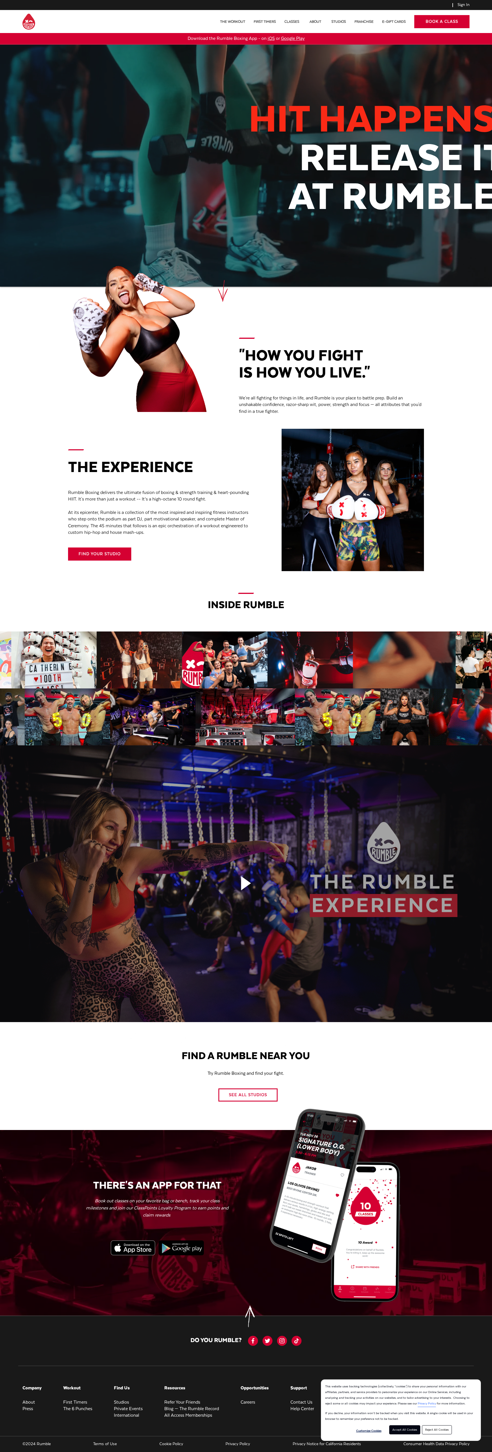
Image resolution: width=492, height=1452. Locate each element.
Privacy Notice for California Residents (327, 1444)
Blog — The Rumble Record (191, 1409)
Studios (338, 22)
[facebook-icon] (253, 1341)
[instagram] (282, 1341)
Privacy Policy (427, 1403)
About (315, 22)
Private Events (128, 1409)
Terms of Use (105, 1444)
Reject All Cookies (437, 1430)
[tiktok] (297, 1341)
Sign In (464, 5)
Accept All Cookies (404, 1430)
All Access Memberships (188, 1415)
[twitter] (267, 1341)
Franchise (364, 22)
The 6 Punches (77, 1409)
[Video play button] (246, 884)
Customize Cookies (369, 1431)
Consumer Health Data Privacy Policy (436, 1444)
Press (27, 1409)
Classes (291, 22)
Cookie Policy (171, 1444)
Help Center (302, 1409)
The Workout (232, 22)
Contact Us (301, 1402)
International (126, 1415)
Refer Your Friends (182, 1402)
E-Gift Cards (394, 22)
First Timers (265, 22)
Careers (248, 1402)
